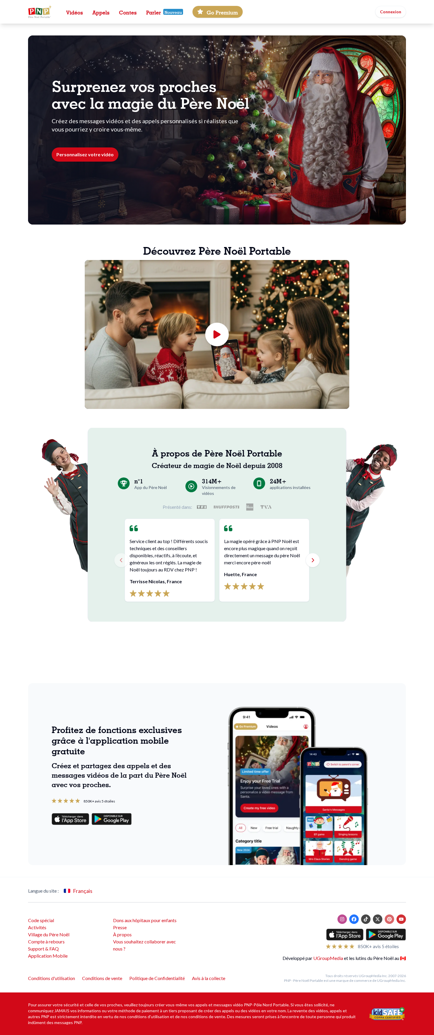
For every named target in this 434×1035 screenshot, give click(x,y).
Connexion (390, 11)
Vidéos (74, 11)
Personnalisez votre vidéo (85, 154)
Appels (101, 11)
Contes (128, 11)
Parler (153, 11)
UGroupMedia (328, 958)
